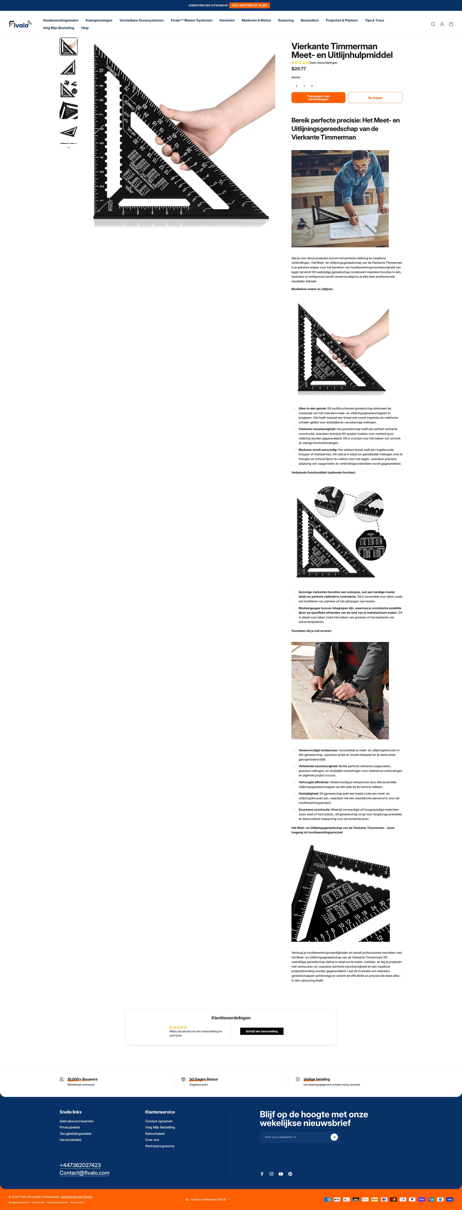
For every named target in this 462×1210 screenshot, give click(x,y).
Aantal (295, 77)
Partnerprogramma (159, 1146)
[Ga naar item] (69, 47)
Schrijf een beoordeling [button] (262, 1031)
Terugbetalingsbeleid (75, 1134)
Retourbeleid (155, 1134)
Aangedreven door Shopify (77, 1196)
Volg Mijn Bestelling (160, 1127)
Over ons (152, 1140)
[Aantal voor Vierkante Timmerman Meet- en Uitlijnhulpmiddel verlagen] (296, 86)
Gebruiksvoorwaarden (77, 1121)
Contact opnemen (159, 1121)
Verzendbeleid (70, 1140)
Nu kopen (375, 98)
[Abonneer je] (334, 1137)
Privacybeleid (70, 1127)
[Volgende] (266, 143)
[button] (300, 62)
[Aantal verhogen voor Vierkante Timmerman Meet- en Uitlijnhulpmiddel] (313, 86)
